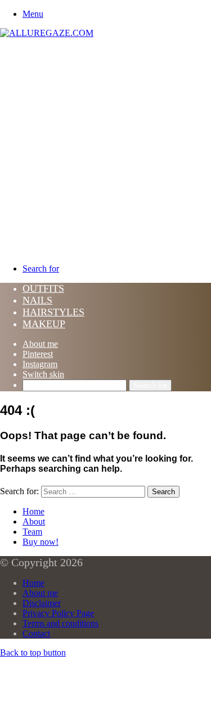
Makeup (44, 323)
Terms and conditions (60, 623)
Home (33, 511)
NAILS (37, 300)
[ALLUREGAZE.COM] (46, 33)
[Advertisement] (105, 149)
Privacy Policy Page (58, 613)
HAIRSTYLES (53, 312)
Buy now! (41, 542)
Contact (36, 633)
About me (40, 344)
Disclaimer (42, 603)
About (34, 521)
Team (32, 531)
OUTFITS (43, 288)
